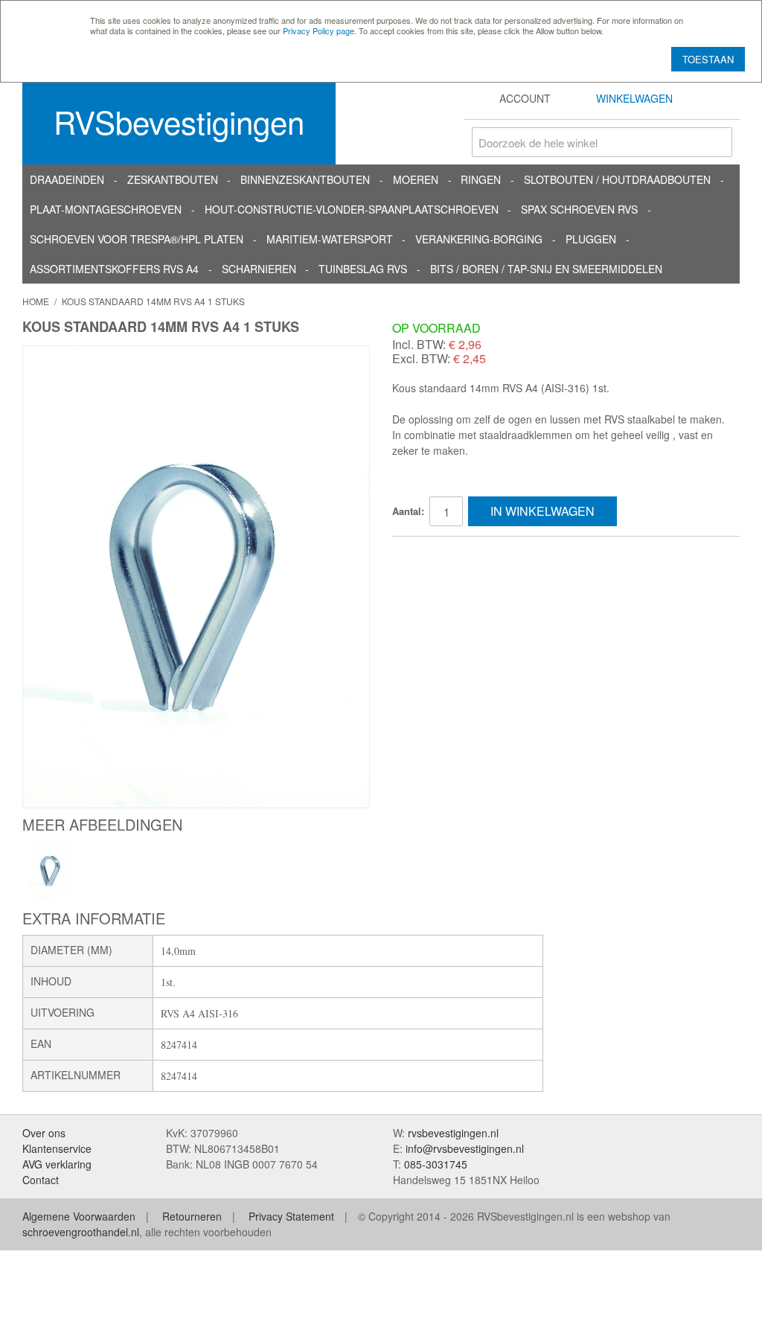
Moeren (415, 179)
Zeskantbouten (172, 179)
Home (35, 301)
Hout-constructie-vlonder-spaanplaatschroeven (352, 209)
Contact (40, 1179)
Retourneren (192, 1216)
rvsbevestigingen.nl (453, 1132)
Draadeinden (67, 179)
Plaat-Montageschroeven (106, 209)
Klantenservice (57, 1148)
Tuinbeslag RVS (362, 268)
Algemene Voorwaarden (78, 1216)
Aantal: (408, 511)
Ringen (481, 179)
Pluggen (591, 238)
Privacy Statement (291, 1216)
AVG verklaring (57, 1164)
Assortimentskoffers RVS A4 (114, 268)
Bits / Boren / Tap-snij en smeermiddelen (546, 268)
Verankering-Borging (478, 238)
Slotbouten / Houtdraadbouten (617, 179)
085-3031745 (435, 1164)
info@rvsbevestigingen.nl (465, 1148)
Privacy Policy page (318, 30)
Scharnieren (259, 268)
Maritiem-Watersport (329, 238)
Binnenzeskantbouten (305, 179)
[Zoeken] (717, 142)
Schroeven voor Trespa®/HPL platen (136, 238)
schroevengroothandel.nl (80, 1231)
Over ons (43, 1132)
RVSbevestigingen (179, 121)
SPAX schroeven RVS (579, 209)
